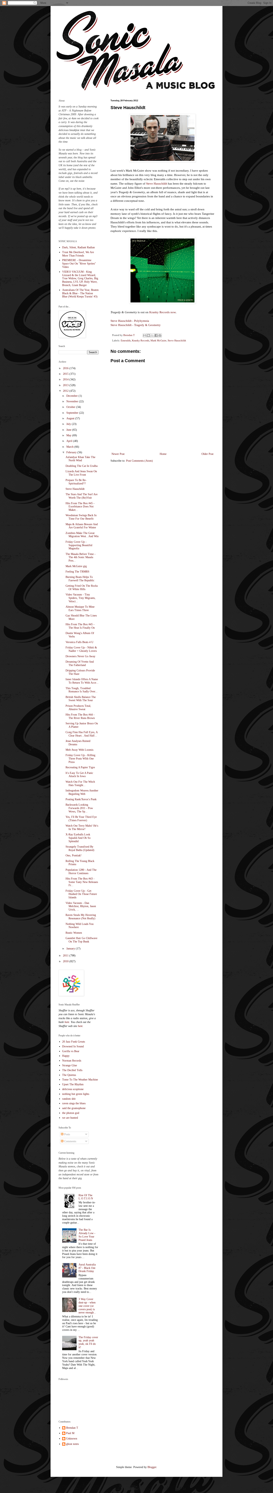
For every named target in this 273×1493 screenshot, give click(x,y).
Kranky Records (140, 340)
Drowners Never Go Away (80, 656)
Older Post (207, 453)
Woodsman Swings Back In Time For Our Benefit (81, 517)
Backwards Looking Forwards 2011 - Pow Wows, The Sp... (79, 808)
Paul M (70, 1433)
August (70, 418)
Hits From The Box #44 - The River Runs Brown (80, 716)
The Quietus (69, 1075)
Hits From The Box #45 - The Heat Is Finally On (80, 626)
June (69, 429)
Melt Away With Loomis (79, 749)
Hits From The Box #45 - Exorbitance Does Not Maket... (80, 507)
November (72, 401)
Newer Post (118, 453)
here (67, 1022)
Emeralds (126, 340)
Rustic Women (74, 932)
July (69, 423)
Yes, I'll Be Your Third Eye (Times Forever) (81, 818)
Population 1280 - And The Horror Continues (81, 871)
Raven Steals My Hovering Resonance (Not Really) (81, 916)
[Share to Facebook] (156, 335)
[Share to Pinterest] (160, 335)
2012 (66, 390)
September (72, 412)
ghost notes (72, 1443)
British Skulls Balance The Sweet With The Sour (81, 699)
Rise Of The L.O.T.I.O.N (86, 1197)
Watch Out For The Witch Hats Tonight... (80, 783)
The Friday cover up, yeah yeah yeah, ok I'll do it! (88, 1342)
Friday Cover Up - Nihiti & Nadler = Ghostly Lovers (81, 649)
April (69, 440)
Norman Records (71, 1060)
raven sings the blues (74, 1103)
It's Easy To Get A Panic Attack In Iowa (79, 774)
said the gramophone (74, 1108)
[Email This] (145, 335)
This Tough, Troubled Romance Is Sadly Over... (82, 690)
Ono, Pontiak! (74, 855)
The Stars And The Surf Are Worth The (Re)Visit (82, 496)
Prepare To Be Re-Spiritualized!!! (76, 482)
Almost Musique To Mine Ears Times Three (80, 608)
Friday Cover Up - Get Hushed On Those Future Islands (81, 894)
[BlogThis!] (148, 335)
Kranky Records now (162, 312)
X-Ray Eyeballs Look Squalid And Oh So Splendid (78, 838)
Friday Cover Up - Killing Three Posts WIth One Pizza (80, 758)
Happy (66, 1055)
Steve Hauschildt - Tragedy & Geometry (136, 325)
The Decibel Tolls (72, 1070)
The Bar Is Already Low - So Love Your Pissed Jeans (87, 1234)
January (71, 948)
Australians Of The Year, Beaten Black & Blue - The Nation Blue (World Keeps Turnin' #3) (80, 293)
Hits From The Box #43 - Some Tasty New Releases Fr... (82, 882)
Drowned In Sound (73, 1046)
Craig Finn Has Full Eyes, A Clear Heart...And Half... (82, 734)
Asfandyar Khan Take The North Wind (80, 459)
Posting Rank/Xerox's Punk (81, 799)
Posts (66, 1134)
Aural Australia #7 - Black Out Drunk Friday (87, 1268)
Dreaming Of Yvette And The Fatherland (80, 663)
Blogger (151, 1467)
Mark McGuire (158, 340)
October (71, 407)
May (69, 435)
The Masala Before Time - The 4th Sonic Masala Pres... (81, 557)
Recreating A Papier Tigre (80, 767)
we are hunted (70, 1117)
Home (163, 453)
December (72, 395)
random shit (69, 1098)
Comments (69, 1141)
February (71, 452)
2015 (66, 373)
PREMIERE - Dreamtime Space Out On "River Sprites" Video (79, 263)
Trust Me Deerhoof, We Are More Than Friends (78, 254)
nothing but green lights (75, 1093)
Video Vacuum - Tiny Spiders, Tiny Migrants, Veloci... (81, 598)
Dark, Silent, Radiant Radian (78, 247)
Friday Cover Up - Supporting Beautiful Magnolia (79, 545)
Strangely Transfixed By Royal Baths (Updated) (80, 848)
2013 (66, 385)
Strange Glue (69, 1065)
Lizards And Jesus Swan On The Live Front (81, 473)
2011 (66, 955)
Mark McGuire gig (76, 566)
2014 (66, 379)
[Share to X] (152, 335)
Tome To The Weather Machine (80, 1079)
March (70, 446)
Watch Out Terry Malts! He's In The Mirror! (82, 827)
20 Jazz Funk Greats (73, 1041)
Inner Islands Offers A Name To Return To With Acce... (82, 681)
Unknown (71, 1438)
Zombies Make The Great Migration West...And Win (82, 535)
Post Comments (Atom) (139, 460)
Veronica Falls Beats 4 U (79, 642)
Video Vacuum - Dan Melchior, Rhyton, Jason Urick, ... (81, 906)
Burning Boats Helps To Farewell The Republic (80, 579)
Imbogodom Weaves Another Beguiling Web (82, 792)
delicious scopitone (73, 1089)
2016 (66, 368)
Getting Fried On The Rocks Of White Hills (82, 587)
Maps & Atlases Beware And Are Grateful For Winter (82, 526)
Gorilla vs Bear (70, 1051)
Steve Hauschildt (156, 183)
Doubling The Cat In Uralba (82, 465)
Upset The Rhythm (73, 1084)
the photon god (70, 1112)
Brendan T (72, 1427)
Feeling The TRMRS (77, 571)
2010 (66, 961)
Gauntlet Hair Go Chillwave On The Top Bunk (81, 940)
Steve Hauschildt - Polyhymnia (130, 320)
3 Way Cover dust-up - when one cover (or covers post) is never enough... (87, 1306)
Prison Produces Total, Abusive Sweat (78, 707)
